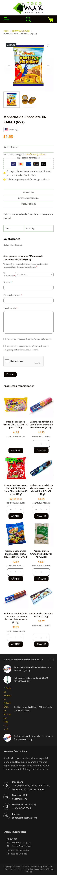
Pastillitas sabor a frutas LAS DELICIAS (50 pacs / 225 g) (15, 424)
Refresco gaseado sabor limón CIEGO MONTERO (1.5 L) (31, 680)
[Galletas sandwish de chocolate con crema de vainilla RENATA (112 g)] (41, 468)
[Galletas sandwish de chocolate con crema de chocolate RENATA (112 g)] (15, 596)
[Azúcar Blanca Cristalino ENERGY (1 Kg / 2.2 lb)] (41, 533)
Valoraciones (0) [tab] (28, 204)
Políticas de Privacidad (42, 339)
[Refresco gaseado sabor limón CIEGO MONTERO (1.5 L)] (7, 680)
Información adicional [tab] (28, 198)
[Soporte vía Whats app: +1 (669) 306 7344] (6, 806)
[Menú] (6, 19)
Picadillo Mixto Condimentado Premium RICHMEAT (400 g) (32, 669)
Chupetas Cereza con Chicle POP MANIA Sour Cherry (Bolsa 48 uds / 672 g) (15, 490)
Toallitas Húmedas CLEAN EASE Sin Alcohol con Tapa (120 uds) (33, 709)
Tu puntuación (9, 274)
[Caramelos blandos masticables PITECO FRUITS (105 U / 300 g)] (15, 533)
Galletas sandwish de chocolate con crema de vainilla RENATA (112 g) (41, 490)
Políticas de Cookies (17, 853)
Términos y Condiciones (19, 846)
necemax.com (19, 798)
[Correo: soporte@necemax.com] (6, 816)
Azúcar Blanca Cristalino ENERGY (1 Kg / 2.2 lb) (41, 553)
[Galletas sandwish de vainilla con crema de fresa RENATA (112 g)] (41, 404)
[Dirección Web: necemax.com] (6, 797)
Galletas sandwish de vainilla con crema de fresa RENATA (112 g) (41, 424)
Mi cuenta (12, 838)
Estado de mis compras (19, 842)
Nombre (8, 282)
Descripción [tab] (28, 192)
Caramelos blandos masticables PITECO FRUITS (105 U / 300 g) (15, 553)
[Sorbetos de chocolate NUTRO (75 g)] (41, 596)
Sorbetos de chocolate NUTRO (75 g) (41, 615)
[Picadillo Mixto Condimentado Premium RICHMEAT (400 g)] (7, 669)
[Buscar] (28, 19)
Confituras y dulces (35, 154)
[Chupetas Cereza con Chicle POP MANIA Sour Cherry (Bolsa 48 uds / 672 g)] (15, 468)
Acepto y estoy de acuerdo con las (29, 339)
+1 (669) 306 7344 (21, 808)
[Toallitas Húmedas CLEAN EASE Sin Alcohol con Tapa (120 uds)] (7, 708)
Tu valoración (10, 308)
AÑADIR (15, 450)
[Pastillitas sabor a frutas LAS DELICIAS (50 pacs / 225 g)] (15, 404)
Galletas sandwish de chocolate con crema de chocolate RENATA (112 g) (15, 618)
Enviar (10, 374)
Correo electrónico (12, 295)
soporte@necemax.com (24, 817)
